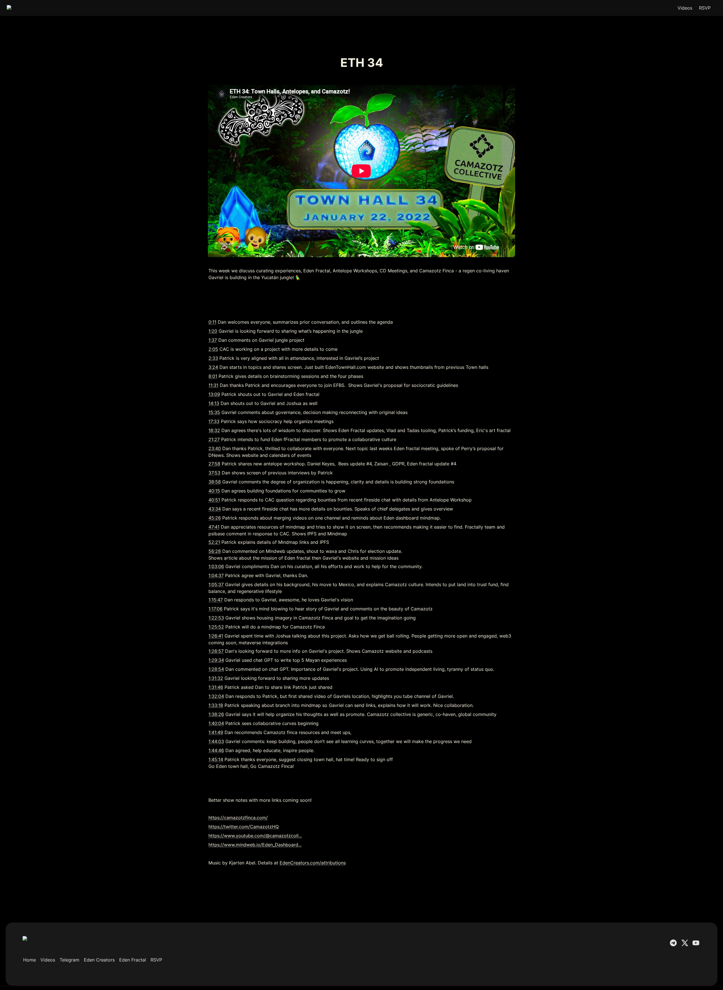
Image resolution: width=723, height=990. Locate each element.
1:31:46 (215, 687)
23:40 (214, 448)
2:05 (213, 349)
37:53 (214, 473)
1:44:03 (216, 741)
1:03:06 (216, 566)
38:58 (214, 482)
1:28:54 (216, 669)
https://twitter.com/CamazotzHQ (243, 826)
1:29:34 (216, 660)
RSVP (705, 8)
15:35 (214, 412)
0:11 (212, 322)
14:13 (213, 403)
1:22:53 (216, 618)
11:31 (213, 385)
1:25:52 (216, 627)
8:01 (212, 376)
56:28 (214, 551)
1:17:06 (215, 609)
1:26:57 (216, 651)
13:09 (214, 394)
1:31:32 (215, 678)
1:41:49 (215, 732)
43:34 (214, 509)
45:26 (214, 518)
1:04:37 (216, 575)
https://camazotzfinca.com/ (238, 817)
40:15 (214, 491)
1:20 (212, 331)
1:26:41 (215, 636)
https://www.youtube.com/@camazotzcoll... (255, 835)
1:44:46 (216, 750)
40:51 (214, 500)
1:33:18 (215, 705)
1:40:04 (216, 723)
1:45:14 (215, 759)
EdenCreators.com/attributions (313, 863)
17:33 (213, 421)
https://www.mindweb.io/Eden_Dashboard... (255, 844)
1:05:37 (216, 584)
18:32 (214, 430)
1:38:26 (216, 714)
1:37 (212, 340)
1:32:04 (216, 696)
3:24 (213, 367)
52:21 (214, 542)
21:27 (214, 439)
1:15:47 (215, 600)
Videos (685, 8)
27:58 (214, 463)
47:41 (213, 527)
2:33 (213, 358)
